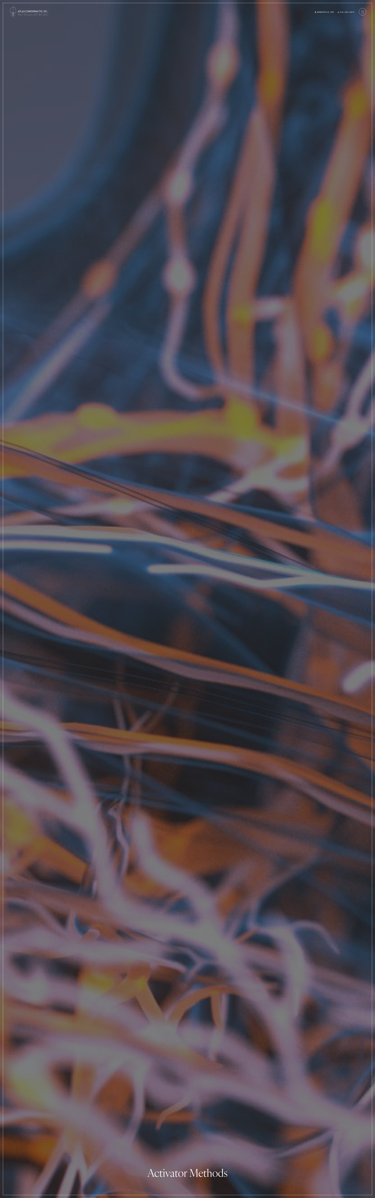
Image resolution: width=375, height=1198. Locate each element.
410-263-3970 (346, 12)
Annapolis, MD (325, 12)
